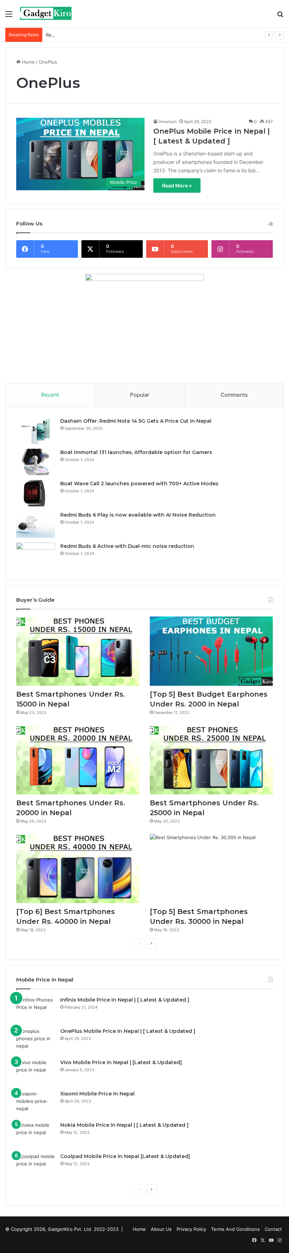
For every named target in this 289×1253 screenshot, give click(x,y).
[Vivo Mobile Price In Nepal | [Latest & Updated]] (35, 1072)
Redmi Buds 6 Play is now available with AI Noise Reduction (138, 515)
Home (27, 62)
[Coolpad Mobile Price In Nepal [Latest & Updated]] (35, 1166)
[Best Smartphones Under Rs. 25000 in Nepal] (211, 759)
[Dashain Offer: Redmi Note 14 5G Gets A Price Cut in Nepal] (35, 430)
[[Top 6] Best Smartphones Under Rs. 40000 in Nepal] (77, 868)
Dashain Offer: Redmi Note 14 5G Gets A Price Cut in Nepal (135, 421)
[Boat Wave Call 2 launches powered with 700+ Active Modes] (35, 493)
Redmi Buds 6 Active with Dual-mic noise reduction (102, 35)
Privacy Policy (191, 1229)
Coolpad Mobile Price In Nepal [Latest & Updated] (125, 1156)
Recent (50, 394)
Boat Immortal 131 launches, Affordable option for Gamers (136, 452)
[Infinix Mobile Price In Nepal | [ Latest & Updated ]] (35, 1009)
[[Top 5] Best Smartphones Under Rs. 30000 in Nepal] (211, 868)
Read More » (177, 185)
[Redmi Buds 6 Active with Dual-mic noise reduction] (35, 556)
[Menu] (8, 16)
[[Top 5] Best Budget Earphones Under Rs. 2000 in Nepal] (211, 651)
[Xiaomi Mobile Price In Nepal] (35, 1103)
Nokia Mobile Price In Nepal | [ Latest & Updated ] (124, 1125)
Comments (234, 394)
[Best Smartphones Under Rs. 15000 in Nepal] (77, 651)
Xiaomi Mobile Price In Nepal (97, 1094)
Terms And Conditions (235, 1229)
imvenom (168, 121)
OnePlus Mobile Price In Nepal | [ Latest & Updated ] (127, 1031)
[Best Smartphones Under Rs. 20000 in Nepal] (77, 759)
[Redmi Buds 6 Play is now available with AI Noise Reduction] (35, 524)
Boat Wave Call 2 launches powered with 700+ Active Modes (139, 483)
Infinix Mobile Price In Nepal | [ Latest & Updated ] (124, 1000)
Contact (273, 1229)
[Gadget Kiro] (46, 14)
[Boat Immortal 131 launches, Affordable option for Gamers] (35, 462)
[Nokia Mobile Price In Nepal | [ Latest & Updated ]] (35, 1134)
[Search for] (280, 16)
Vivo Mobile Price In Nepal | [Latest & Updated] (121, 1062)
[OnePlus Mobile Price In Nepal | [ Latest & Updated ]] (35, 1041)
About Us (161, 1229)
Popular (139, 394)
